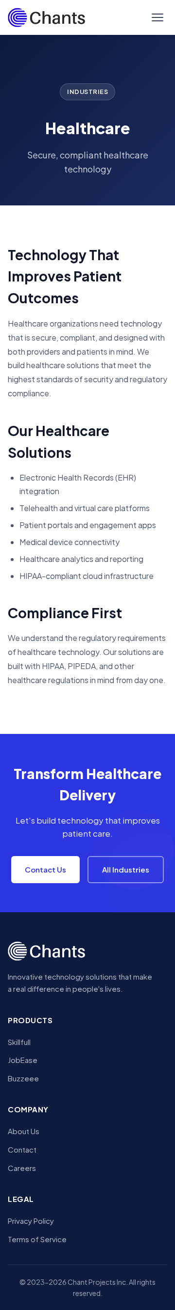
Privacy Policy (31, 1220)
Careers (22, 1167)
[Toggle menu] (157, 17)
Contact (22, 1149)
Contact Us (45, 869)
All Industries (125, 869)
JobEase (22, 1059)
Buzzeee (23, 1078)
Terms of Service (37, 1239)
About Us (23, 1131)
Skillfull (19, 1041)
